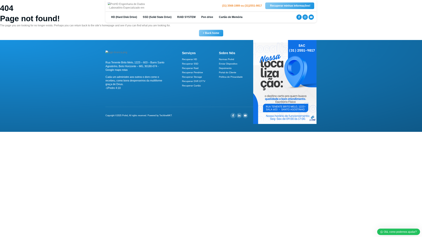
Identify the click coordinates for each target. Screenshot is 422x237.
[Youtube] (311, 17)
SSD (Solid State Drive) (157, 17)
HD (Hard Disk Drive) (123, 17)
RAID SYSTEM (186, 17)
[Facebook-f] (299, 17)
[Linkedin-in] (239, 115)
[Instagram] (305, 17)
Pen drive (207, 17)
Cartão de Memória (230, 17)
